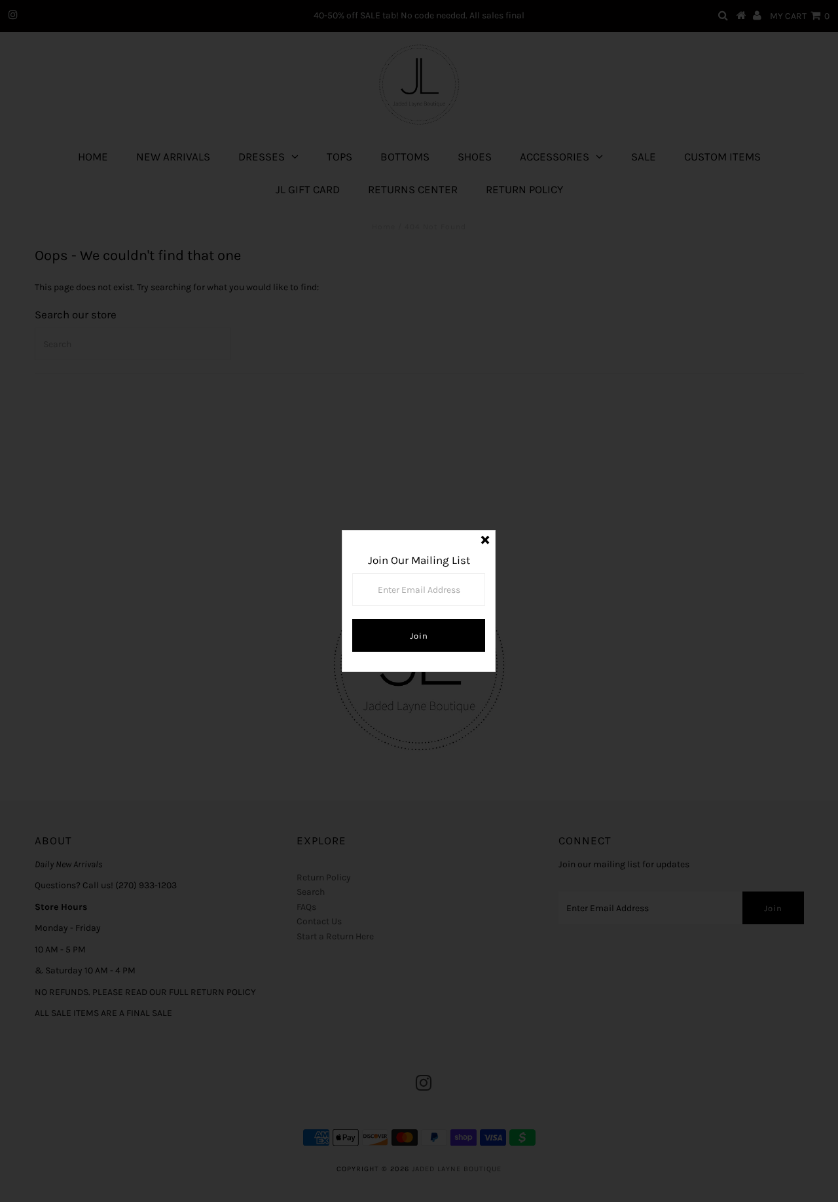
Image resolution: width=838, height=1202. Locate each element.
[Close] (485, 540)
